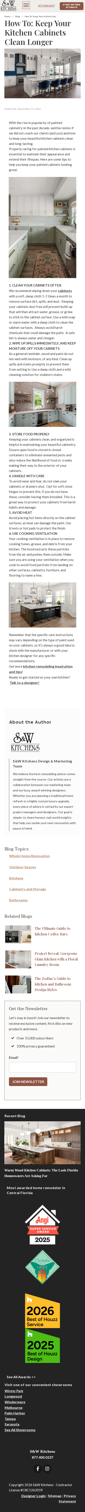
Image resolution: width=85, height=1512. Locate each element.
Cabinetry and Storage (27, 889)
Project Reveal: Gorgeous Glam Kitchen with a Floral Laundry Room (56, 959)
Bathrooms (18, 900)
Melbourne (13, 1407)
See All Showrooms (20, 1430)
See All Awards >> (21, 1377)
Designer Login (33, 1496)
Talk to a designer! (24, 682)
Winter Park (14, 1391)
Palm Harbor (15, 1413)
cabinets (65, 290)
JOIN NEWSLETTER (28, 1081)
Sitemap (54, 1496)
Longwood (13, 1396)
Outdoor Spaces (22, 867)
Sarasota (12, 1424)
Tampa (10, 1419)
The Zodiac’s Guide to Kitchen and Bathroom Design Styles (53, 984)
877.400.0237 (46, 5)
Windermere (15, 1402)
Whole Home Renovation (29, 856)
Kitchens (16, 878)
